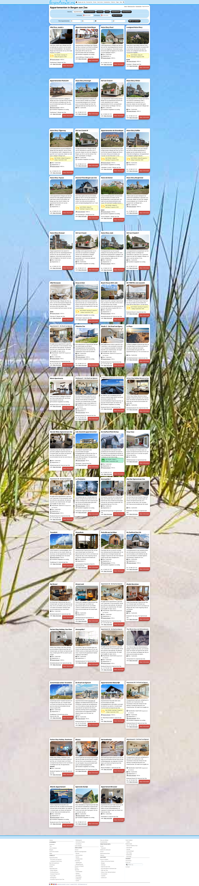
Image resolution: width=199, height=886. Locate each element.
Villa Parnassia (55, 283)
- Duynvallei (52, 875)
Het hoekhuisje (106, 739)
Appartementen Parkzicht (59, 81)
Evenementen (107, 2)
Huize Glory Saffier (133, 130)
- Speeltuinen (78, 862)
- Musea (77, 853)
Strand (94, 2)
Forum (102, 851)
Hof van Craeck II (132, 233)
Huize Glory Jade (107, 233)
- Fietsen (77, 873)
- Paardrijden (78, 877)
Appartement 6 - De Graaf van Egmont (137, 739)
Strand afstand (55, 59)
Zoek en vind (118, 15)
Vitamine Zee (80, 326)
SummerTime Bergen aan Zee (86, 178)
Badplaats (52, 844)
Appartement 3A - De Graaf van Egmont (111, 584)
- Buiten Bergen (53, 870)
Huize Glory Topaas (57, 178)
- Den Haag (129, 853)
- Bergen (102, 863)
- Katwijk (128, 849)
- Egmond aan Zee (105, 866)
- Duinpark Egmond (54, 874)
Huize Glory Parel (107, 27)
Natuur (76, 868)
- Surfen (77, 880)
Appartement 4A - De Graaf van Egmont (111, 629)
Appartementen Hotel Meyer (85, 27)
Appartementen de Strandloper (112, 130)
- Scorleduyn (78, 843)
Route (101, 846)
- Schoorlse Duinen (80, 842)
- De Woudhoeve (53, 872)
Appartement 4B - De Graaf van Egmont (137, 682)
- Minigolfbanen (79, 864)
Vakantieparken (127, 11)
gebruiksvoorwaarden (61, 884)
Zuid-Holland (129, 840)
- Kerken (77, 857)
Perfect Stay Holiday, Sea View (61, 629)
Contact (128, 867)
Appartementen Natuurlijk (110, 683)
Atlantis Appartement (57, 787)
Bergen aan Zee (81, 2)
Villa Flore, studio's (57, 27)
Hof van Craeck (80, 233)
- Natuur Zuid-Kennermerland (107, 872)
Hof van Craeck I (107, 81)
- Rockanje (128, 856)
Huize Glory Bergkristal (134, 178)
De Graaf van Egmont (83, 683)
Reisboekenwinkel (105, 853)
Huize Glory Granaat (57, 233)
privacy (67, 884)
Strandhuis (79, 532)
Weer (121, 2)
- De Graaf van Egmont (55, 859)
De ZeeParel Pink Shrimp (110, 432)
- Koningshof (52, 877)
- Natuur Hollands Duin (131, 845)
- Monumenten (79, 855)
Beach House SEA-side (109, 283)
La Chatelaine (80, 479)
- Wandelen (78, 875)
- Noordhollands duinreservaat (108, 868)
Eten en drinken (104, 840)
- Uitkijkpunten (78, 859)
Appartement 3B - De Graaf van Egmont (60, 478)
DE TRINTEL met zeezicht (135, 283)
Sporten (77, 869)
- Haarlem (102, 875)
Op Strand (53, 584)
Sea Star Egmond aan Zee (135, 479)
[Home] (76, 2)
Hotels (107, 11)
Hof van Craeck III (81, 130)
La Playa (129, 326)
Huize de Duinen (107, 178)
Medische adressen (105, 849)
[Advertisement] (95, 74)
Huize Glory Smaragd (83, 81)
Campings (100, 11)
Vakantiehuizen (116, 11)
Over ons (128, 862)
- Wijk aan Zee (104, 870)
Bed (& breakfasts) (89, 11)
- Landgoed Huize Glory (55, 861)
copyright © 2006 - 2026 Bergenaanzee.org (78, 884)
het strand (93, 709)
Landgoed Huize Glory (134, 27)
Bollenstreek (129, 843)
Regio (117, 2)
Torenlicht (53, 532)
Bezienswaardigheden (80, 851)
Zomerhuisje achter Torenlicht (61, 683)
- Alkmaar (102, 865)
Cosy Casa (130, 432)
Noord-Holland (104, 859)
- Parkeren (103, 848)
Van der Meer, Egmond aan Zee (61, 432)
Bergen (51, 849)
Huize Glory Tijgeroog (58, 130)
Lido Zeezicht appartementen (86, 432)
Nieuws (102, 855)
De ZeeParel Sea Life (133, 532)
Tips (50, 846)
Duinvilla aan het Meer (109, 532)
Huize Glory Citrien (133, 81)
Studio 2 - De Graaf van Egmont (112, 326)
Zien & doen (100, 2)
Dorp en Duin (80, 283)
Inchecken (79, 15)
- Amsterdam (103, 874)
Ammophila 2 (106, 479)
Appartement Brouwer (109, 787)
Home (51, 840)
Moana (77, 739)
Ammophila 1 (80, 629)
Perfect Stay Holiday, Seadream (61, 739)
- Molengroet (78, 840)
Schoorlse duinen (53, 851)
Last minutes (78, 845)
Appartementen (78, 11)
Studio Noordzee (132, 584)
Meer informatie (57, 64)
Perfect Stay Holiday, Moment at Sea (137, 378)
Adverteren (128, 860)
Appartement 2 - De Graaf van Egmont (61, 326)
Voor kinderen (53, 848)
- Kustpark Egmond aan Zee (56, 879)
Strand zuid (79, 584)
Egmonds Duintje (81, 787)
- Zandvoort (103, 877)
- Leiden (128, 842)
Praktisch (113, 2)
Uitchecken (97, 15)
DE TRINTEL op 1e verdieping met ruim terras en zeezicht (112, 377)
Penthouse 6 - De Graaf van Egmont (86, 378)
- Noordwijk (129, 847)
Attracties (77, 860)
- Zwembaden (78, 871)
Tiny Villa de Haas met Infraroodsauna (137, 629)
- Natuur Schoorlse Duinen (107, 861)
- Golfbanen (78, 878)
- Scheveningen (130, 851)
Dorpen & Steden (79, 866)
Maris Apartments (56, 378)
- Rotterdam (129, 854)
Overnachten (89, 2)
